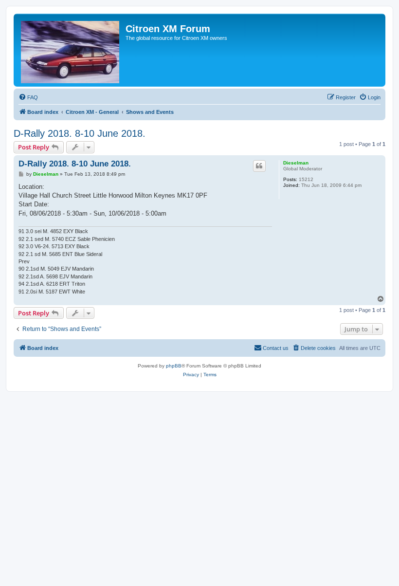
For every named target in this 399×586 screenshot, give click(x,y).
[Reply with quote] (259, 166)
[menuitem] (28, 97)
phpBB (173, 365)
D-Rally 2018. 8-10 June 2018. (79, 133)
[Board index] (71, 50)
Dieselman (295, 162)
